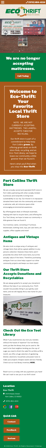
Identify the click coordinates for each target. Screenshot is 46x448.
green (27, 144)
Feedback (11, 430)
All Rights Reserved (26, 446)
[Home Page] (23, 11)
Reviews (11, 438)
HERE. (32, 362)
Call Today (23, 76)
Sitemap (38, 446)
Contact (11, 421)
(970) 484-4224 (11, 401)
